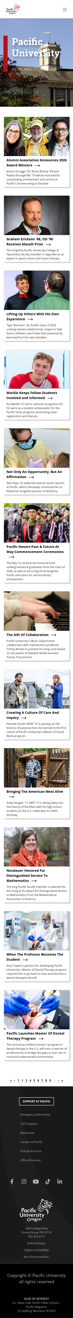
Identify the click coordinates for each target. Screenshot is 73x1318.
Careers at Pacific (31, 1142)
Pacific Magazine (36, 1307)
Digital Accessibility (36, 1250)
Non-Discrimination (36, 1257)
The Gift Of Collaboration (27, 634)
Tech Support (29, 1124)
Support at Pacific (36, 1101)
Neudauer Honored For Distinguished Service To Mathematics (27, 875)
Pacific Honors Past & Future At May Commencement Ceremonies (35, 549)
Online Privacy (36, 1243)
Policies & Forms (31, 1151)
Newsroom (27, 1133)
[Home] (12, 9)
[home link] (36, 1210)
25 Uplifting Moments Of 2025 (37, 1311)
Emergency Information (35, 1114)
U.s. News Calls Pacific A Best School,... (36, 1303)
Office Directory (30, 1160)
